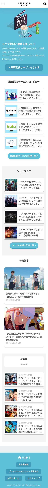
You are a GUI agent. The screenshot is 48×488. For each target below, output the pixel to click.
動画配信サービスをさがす (25, 67)
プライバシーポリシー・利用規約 (24, 471)
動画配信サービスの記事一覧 (23, 156)
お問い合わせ (13, 478)
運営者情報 (24, 464)
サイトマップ (34, 478)
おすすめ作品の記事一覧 (23, 245)
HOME (25, 457)
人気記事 (24, 364)
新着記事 (24, 359)
